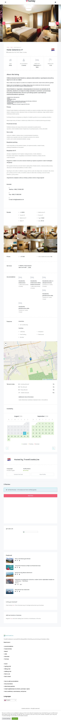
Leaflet (44, 379)
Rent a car (7, 674)
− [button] (5, 346)
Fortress (6, 659)
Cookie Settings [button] (6, 718)
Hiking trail (7, 669)
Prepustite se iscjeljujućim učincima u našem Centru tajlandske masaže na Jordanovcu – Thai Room (34, 580)
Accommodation (8, 646)
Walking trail (7, 671)
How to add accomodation (11, 681)
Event (5, 663)
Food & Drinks (8, 649)
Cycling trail (7, 666)
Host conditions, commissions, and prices (15, 691)
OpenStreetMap (49, 379)
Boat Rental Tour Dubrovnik (22, 589)
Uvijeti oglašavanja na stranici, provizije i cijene (17, 689)
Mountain (6, 656)
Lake (5, 654)
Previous (3, 23)
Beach (6, 651)
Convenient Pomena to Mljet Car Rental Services (27, 565)
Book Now (30, 495)
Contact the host (18, 474)
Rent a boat (7, 676)
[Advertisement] (30, 510)
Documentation (8, 683)
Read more (7, 642)
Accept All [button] (15, 718)
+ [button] (5, 343)
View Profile (43, 474)
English (8, 700)
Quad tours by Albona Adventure (23, 572)
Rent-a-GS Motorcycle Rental (22, 558)
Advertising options (9, 686)
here (13, 605)
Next (57, 23)
